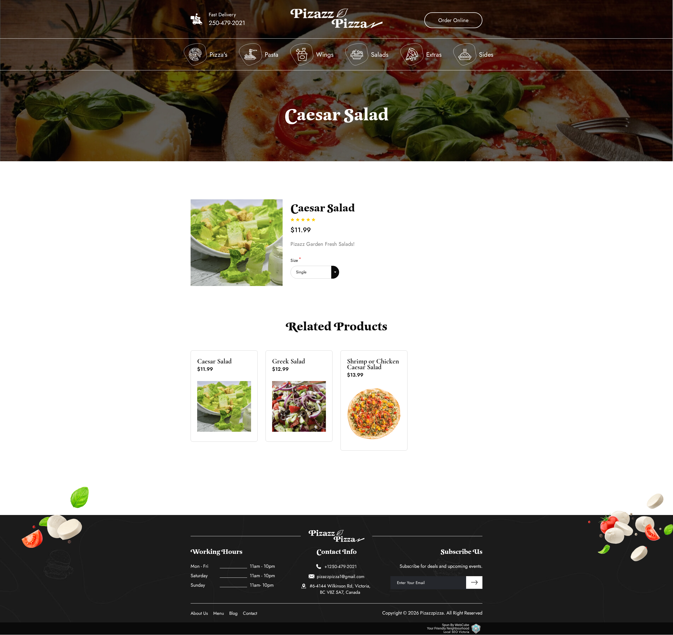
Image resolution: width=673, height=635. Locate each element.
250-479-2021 (227, 22)
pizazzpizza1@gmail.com (340, 576)
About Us (199, 613)
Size (294, 260)
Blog (233, 613)
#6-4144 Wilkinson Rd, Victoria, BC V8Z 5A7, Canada (340, 589)
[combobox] (314, 270)
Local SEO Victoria (456, 632)
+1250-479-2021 (340, 566)
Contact (250, 613)
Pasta (271, 54)
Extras (434, 54)
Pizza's (218, 54)
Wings (325, 54)
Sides (486, 54)
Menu (218, 613)
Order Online (453, 20)
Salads (380, 54)
